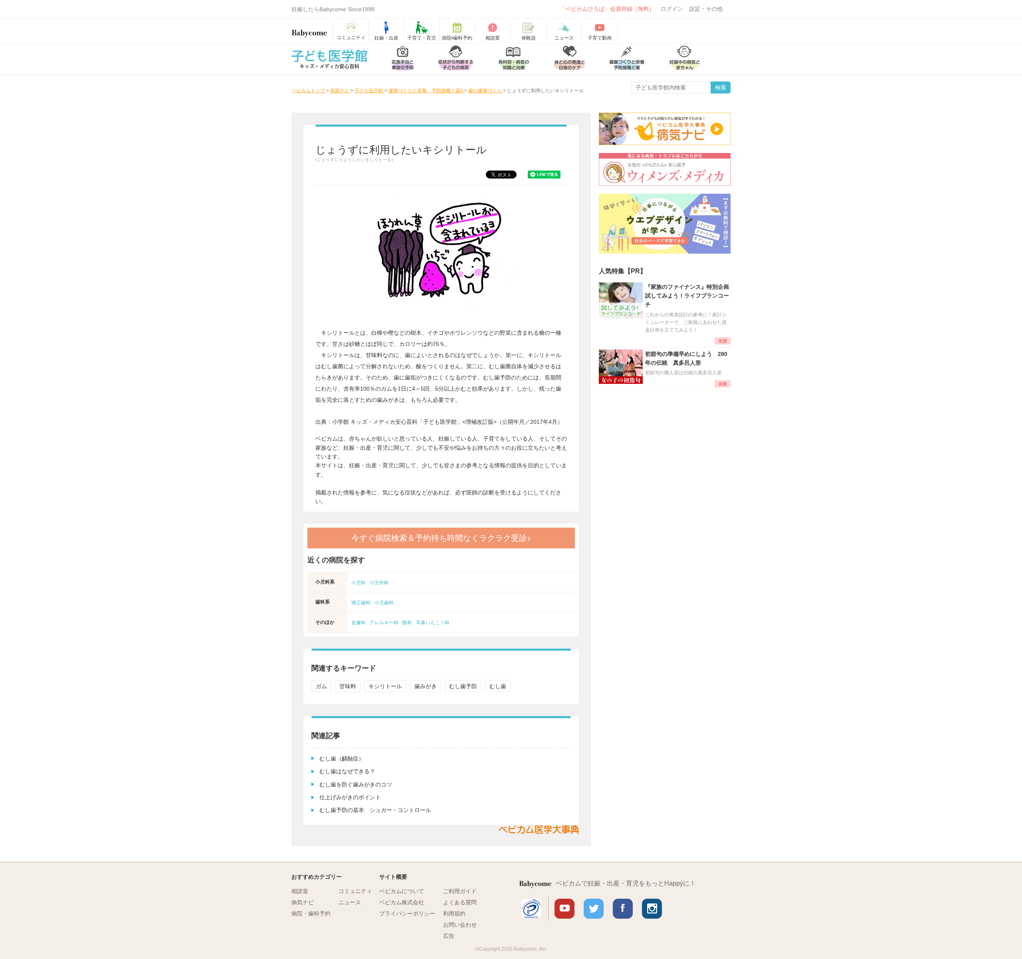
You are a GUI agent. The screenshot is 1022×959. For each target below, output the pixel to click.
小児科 (358, 583)
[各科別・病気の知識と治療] (513, 59)
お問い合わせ (460, 924)
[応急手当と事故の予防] (402, 59)
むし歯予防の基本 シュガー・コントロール (375, 810)
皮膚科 (358, 622)
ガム (321, 686)
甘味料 (347, 686)
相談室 (299, 891)
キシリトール (385, 686)
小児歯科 (384, 603)
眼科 (407, 622)
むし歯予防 (463, 686)
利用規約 (454, 913)
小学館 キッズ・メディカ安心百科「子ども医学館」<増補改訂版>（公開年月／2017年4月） (447, 422)
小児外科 (379, 583)
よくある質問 (460, 902)
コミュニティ (355, 891)
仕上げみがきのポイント (350, 797)
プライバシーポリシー (407, 913)
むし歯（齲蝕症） (341, 758)
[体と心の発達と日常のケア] (569, 59)
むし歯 (497, 686)
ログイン (672, 9)
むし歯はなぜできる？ (347, 771)
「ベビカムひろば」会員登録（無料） (607, 9)
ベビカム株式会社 (401, 902)
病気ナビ (302, 902)
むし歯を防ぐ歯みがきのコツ (355, 784)
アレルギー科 (384, 622)
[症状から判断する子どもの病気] (455, 59)
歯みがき (425, 686)
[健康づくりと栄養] (626, 59)
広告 (448, 936)
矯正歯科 (360, 603)
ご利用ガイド (460, 891)
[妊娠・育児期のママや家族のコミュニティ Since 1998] (309, 29)
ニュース (350, 902)
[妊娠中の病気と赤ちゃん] (684, 59)
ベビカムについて (401, 891)
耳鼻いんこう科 (433, 622)
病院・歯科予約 (311, 913)
